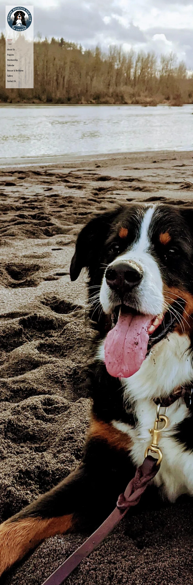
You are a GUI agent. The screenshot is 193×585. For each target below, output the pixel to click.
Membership (12, 59)
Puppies (10, 54)
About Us (11, 49)
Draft (10, 44)
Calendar (10, 65)
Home (9, 39)
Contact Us (11, 81)
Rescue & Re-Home (15, 70)
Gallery (10, 75)
